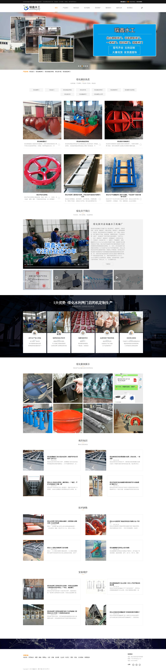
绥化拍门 (32, 71)
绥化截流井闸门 (98, 90)
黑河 (72, 657)
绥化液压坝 (67, 94)
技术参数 (87, 7)
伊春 (52, 657)
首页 (56, 7)
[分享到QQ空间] (133, 665)
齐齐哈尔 (31, 657)
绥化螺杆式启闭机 (130, 90)
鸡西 (36, 657)
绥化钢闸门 (36, 90)
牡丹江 (67, 657)
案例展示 (108, 7)
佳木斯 (57, 657)
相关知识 (76, 7)
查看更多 (87, 657)
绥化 (75, 657)
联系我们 (130, 7)
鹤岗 (40, 657)
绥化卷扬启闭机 (49, 71)
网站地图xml (123, 1)
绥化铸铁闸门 (114, 90)
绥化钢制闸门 (40, 71)
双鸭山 (44, 657)
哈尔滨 (25, 657)
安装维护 (97, 7)
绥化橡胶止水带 (98, 94)
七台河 (62, 657)
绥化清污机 (58, 71)
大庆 (49, 657)
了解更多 (108, 264)
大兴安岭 (80, 657)
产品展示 (65, 7)
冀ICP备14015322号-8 (43, 669)
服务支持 (119, 7)
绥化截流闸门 (67, 71)
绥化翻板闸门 (83, 94)
